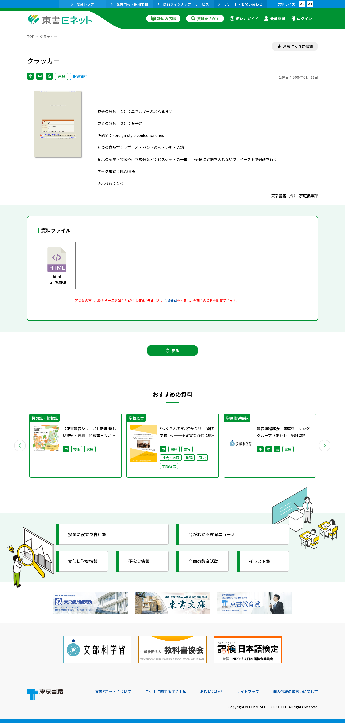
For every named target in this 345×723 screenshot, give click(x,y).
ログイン (304, 18)
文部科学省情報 (83, 561)
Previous (20, 446)
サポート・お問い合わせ (243, 4)
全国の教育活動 (203, 561)
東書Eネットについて (113, 691)
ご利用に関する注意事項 (165, 691)
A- (302, 4)
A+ (310, 4)
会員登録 (277, 18)
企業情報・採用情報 (132, 4)
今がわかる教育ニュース (212, 534)
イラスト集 (259, 561)
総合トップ (85, 4)
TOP (30, 36)
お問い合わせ (211, 691)
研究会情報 (139, 561)
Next (325, 446)
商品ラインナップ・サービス (186, 4)
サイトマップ (248, 691)
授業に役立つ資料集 (87, 534)
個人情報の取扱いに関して (295, 691)
